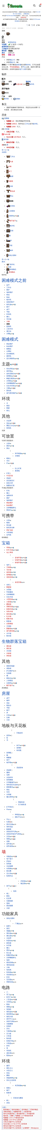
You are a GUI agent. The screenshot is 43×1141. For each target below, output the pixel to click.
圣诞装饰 (20, 767)
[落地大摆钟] (7, 255)
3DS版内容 (31, 1113)
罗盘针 (8, 861)
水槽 (8, 334)
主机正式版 (10, 132)
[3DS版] (4, 145)
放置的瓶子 (10, 302)
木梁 (8, 908)
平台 (24, 67)
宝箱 (11, 231)
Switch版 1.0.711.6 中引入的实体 (15, 1124)
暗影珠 (8, 1093)
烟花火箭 (9, 1016)
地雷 (8, 960)
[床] (8, 240)
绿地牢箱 (18, 560)
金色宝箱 (18, 582)
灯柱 (8, 490)
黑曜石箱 (9, 606)
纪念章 (8, 898)
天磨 (8, 388)
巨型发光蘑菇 (18, 1098)
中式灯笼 (9, 476)
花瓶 (8, 841)
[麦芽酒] (3, 99)
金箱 (8, 585)
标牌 (11, 176)
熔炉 (8, 290)
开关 (8, 1029)
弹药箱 (8, 933)
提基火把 (9, 483)
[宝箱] (8, 231)
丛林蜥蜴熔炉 (11, 383)
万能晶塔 (19, 733)
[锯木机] (27, 84)
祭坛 (8, 410)
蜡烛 (8, 458)
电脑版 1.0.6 (10, 126)
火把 (8, 443)
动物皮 (8, 856)
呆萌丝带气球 (11, 831)
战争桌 (8, 844)
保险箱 (8, 668)
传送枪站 (9, 975)
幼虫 (8, 1073)
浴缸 (8, 703)
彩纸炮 (8, 972)
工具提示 (5, 49)
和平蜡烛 (18, 453)
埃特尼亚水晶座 (12, 785)
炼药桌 (8, 304)
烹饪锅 (8, 319)
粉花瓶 (19, 750)
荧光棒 (8, 525)
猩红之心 (9, 1068)
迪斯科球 (9, 495)
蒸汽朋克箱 (10, 631)
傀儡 (8, 931)
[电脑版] (3, 118)
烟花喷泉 (9, 1014)
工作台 (27, 124)
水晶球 (8, 421)
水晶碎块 (9, 777)
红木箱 (8, 616)
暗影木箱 (9, 619)
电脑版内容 (17, 1111)
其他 (8, 1103)
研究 (3, 55)
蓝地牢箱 (18, 557)
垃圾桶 (8, 673)
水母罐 (8, 794)
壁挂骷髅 (9, 906)
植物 (8, 1088)
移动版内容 (21, 1113)
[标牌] (8, 176)
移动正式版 (10, 142)
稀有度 (4, 51)
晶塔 (8, 735)
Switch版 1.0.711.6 (13, 137)
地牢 (8, 565)
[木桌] (8, 161)
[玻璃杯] (14, 99)
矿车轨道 (9, 807)
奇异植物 (18, 1085)
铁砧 (8, 295)
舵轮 (8, 896)
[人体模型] (7, 211)
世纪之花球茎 (11, 1080)
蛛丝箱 (8, 636)
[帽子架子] (7, 221)
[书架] (7, 245)
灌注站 (8, 331)
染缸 (8, 423)
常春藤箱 (9, 592)
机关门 (8, 997)
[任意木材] (14, 84)
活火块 (8, 873)
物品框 (23, 883)
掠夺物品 (25, 1109)
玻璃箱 (8, 575)
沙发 (8, 715)
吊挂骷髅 (9, 866)
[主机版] (3, 129)
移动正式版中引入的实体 (12, 1126)
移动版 (6, 139)
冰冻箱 (8, 651)
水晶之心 (9, 1070)
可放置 (4, 44)
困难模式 (10, 339)
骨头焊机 (9, 369)
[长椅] (8, 186)
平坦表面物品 (14, 67)
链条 (15, 891)
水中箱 (8, 633)
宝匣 (8, 775)
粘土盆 (8, 953)
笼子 (8, 760)
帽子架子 (12, 221)
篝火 (8, 317)
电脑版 (6, 118)
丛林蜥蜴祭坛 (11, 508)
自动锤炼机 (10, 354)
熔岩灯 (8, 510)
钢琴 (11, 250)
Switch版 (7, 134)
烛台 (8, 448)
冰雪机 (8, 381)
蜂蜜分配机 (10, 378)
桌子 (8, 309)
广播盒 (17, 923)
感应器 (8, 1053)
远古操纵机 (10, 358)
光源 (9, 267)
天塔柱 (8, 1002)
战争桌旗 (9, 846)
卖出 (3, 53)
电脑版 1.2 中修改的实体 (24, 1116)
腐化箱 (8, 646)
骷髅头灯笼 (10, 485)
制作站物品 (16, 1109)
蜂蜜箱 (8, 587)
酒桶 (11, 1116)
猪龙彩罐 (9, 962)
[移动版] (2, 139)
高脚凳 (10, 181)
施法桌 (8, 936)
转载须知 (26, 13)
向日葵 (8, 945)
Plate (8, 809)
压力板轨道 (22, 804)
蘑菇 (8, 1075)
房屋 (6, 693)
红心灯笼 (18, 468)
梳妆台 (8, 678)
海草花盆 (9, 827)
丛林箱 (8, 653)
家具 (9, 42)
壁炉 (8, 446)
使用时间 (5, 46)
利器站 (8, 940)
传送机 (8, 1050)
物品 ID (12, 60)
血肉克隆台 (10, 373)
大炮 (8, 967)
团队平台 (18, 817)
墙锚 (8, 903)
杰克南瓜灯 (10, 480)
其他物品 (12, 272)
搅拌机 (8, 356)
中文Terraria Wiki (10, 15)
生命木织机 (10, 386)
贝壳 (8, 836)
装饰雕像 (9, 780)
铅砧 (8, 297)
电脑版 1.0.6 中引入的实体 (12, 1120)
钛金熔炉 (9, 346)
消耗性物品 (7, 1111)
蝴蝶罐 (8, 757)
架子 (8, 886)
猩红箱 (8, 648)
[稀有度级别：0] (10, 51)
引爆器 (8, 1031)
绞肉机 (8, 428)
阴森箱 (8, 628)
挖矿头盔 (9, 530)
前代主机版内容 (9, 1113)
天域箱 (8, 626)
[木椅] (7, 166)
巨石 (8, 977)
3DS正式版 (10, 147)
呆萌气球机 (10, 1021)
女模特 (10, 216)
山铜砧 (8, 351)
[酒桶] (3, 84)
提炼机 (8, 326)
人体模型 (11, 211)
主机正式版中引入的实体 (12, 1122)
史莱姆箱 (9, 624)
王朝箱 (8, 567)
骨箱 (8, 547)
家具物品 (6, 1109)
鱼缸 (8, 789)
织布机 (12, 206)
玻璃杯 (17, 99)
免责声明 (23, 17)
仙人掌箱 (9, 552)
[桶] (7, 236)
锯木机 (31, 84)
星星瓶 (17, 471)
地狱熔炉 (9, 292)
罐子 (8, 1090)
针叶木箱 (9, 550)
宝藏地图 (9, 901)
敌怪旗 (8, 943)
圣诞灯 (8, 478)
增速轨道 (21, 802)
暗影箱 (8, 621)
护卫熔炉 (9, 671)
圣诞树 (8, 770)
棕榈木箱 (9, 609)
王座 (8, 720)
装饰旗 (8, 864)
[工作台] (8, 156)
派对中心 (9, 1019)
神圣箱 (8, 656)
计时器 (8, 1036)
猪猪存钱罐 (10, 666)
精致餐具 (9, 787)
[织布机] (8, 206)
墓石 (8, 928)
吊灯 (8, 461)
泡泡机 (8, 1009)
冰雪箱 (8, 589)
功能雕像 (9, 1024)
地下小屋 (22, 69)
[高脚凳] (7, 181)
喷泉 (8, 1004)
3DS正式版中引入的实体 (12, 1128)
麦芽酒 (18, 65)
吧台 (11, 196)
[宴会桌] (8, 191)
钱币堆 (8, 762)
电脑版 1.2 (10, 121)
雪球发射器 (10, 965)
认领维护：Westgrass (31, 1128)
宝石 (8, 792)
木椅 (9, 166)
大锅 (8, 321)
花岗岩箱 (9, 577)
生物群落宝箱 (14, 641)
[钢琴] (8, 250)
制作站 (13, 42)
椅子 (8, 307)
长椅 (11, 186)
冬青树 (8, 868)
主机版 (6, 129)
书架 (10, 245)
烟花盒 (8, 1012)
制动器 (8, 1038)
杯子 (18, 745)
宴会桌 (12, 191)
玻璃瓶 (8, 753)
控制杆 (8, 1026)
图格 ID (12, 62)
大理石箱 (9, 599)
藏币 (8, 1066)
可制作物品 (34, 1109)
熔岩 (8, 406)
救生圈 (8, 871)
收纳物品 (13, 269)
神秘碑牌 (9, 1078)
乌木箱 (8, 570)
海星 (8, 839)
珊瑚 (8, 772)
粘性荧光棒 (10, 527)
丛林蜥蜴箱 (10, 594)
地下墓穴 (9, 859)
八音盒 (8, 999)
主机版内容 (27, 1111)
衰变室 (8, 371)
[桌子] (8, 196)
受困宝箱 (9, 982)
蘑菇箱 (8, 604)
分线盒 (8, 1043)
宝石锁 (8, 979)
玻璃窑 (8, 376)
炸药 (8, 1046)
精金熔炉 (9, 344)
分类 (4, 1107)
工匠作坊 (9, 329)
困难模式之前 (14, 280)
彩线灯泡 (9, 1041)
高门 (8, 994)
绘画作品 (9, 876)
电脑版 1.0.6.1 (11, 124)
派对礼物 (9, 824)
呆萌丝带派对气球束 (13, 834)
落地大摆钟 (12, 255)
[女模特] (7, 216)
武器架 (23, 881)
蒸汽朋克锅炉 (11, 393)
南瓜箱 (8, 614)
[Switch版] (3, 134)
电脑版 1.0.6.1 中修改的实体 (13, 1118)
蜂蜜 (8, 408)
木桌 (11, 161)
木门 (10, 171)
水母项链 (9, 532)
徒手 (8, 285)
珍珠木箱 (9, 611)
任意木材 (19, 84)
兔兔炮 (8, 970)
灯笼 (8, 473)
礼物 (8, 822)
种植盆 (17, 814)
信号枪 (8, 535)
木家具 (4, 152)
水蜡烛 (17, 456)
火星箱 (8, 602)
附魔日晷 (9, 955)
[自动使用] (3, 36)
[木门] (7, 171)
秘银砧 (8, 349)
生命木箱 (9, 597)
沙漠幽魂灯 (10, 782)
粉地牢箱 (18, 562)
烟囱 (8, 1007)
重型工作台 (10, 425)
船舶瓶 (8, 829)
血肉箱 (8, 572)
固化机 (8, 390)
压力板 (8, 1033)
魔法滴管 (9, 797)
